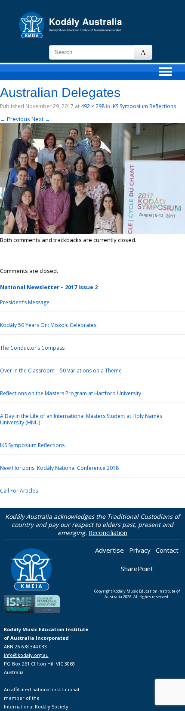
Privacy (140, 550)
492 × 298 (93, 106)
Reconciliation (108, 533)
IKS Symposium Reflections (143, 106)
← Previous (15, 119)
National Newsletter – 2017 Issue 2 (49, 287)
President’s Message (24, 302)
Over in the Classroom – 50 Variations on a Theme (61, 370)
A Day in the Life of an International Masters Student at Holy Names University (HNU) (81, 419)
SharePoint (137, 568)
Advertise (109, 550)
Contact (167, 550)
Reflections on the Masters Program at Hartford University (70, 393)
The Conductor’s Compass (32, 347)
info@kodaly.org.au (26, 655)
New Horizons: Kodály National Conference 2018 (59, 468)
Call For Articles (19, 490)
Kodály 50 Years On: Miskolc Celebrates (48, 325)
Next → (40, 119)
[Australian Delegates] (92, 232)
